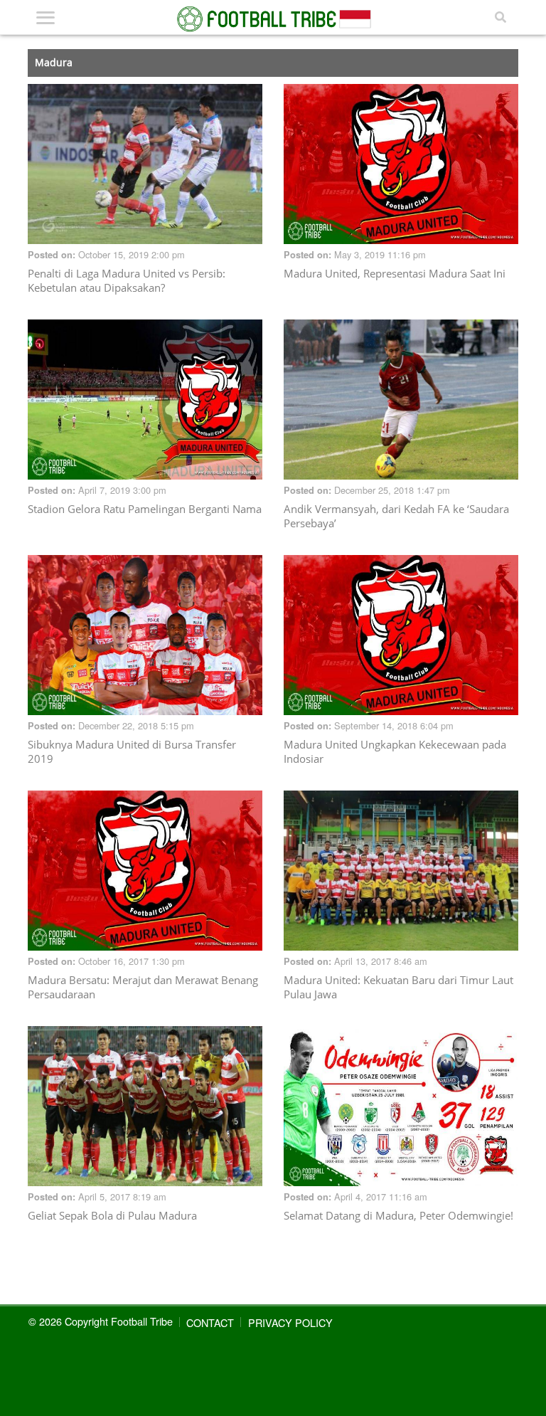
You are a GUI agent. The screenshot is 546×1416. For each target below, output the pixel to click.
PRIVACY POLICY (290, 1322)
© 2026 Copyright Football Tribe (100, 1321)
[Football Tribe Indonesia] (273, 19)
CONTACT (210, 1322)
